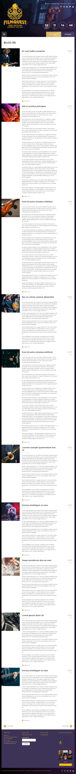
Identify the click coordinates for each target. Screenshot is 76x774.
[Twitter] (70, 6)
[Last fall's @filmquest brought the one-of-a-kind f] (70, 757)
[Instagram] (64, 6)
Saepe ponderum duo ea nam (36, 560)
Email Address (25, 737)
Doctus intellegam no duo (35, 505)
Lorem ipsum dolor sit (33, 615)
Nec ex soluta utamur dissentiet (38, 297)
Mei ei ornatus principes (34, 106)
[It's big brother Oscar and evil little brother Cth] (61, 752)
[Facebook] (61, 6)
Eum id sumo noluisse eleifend (37, 202)
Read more (27, 101)
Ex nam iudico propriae (33, 51)
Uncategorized (26, 53)
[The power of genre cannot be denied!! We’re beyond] (65, 752)
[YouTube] (73, 6)
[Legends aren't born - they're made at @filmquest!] (61, 757)
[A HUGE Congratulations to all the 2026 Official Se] (70, 752)
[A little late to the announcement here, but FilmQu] (65, 757)
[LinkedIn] (67, 6)
